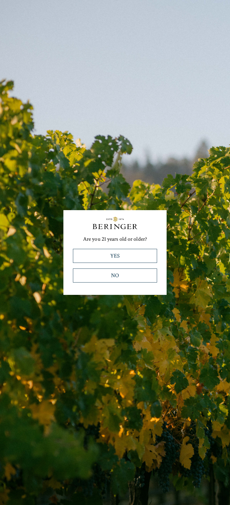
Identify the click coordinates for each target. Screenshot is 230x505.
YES (115, 256)
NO (115, 275)
